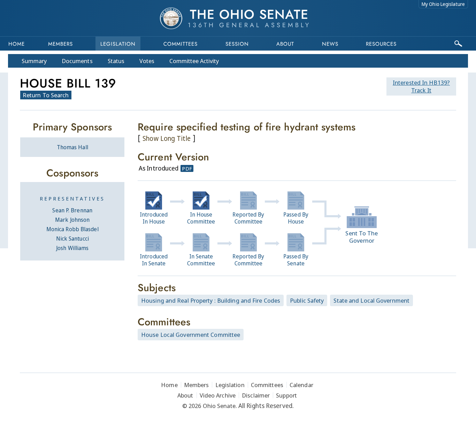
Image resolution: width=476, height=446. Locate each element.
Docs (77, 61)
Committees (180, 44)
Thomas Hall (72, 147)
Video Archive (218, 395)
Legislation (118, 44)
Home (16, 44)
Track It (421, 86)
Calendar (301, 385)
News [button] (330, 44)
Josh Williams (72, 248)
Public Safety (307, 300)
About (285, 44)
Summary (34, 61)
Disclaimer (256, 395)
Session (237, 44)
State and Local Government (371, 300)
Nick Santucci (72, 238)
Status (116, 61)
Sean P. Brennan (72, 210)
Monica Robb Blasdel (72, 229)
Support (286, 395)
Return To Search (46, 95)
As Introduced (158, 168)
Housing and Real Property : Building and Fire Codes (210, 300)
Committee (194, 61)
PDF (187, 168)
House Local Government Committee (190, 335)
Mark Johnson (72, 220)
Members (60, 44)
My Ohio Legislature (443, 4)
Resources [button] (381, 44)
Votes (146, 61)
